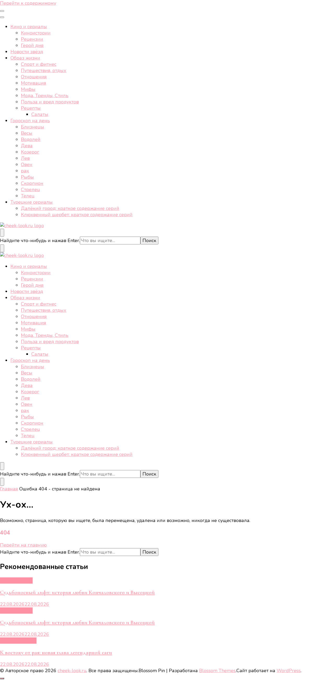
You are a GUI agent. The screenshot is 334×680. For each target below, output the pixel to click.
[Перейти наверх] (2, 678)
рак (25, 171)
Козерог (30, 152)
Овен (26, 164)
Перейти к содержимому (28, 3)
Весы (26, 133)
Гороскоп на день (30, 121)
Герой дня (32, 45)
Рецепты (31, 108)
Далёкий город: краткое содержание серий (70, 208)
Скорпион (32, 183)
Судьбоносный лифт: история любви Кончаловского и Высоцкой (77, 592)
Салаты (39, 114)
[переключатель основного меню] (2, 11)
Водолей (30, 139)
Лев (25, 158)
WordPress (289, 670)
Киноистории (36, 33)
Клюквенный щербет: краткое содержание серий (77, 215)
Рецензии (32, 39)
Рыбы (27, 177)
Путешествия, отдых (43, 70)
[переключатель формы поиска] (2, 233)
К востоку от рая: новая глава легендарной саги (56, 652)
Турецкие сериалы (31, 202)
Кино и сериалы (28, 27)
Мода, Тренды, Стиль (44, 95)
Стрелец (30, 189)
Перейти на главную (23, 545)
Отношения (34, 77)
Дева (27, 146)
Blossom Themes (217, 670)
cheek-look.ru (72, 670)
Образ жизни (25, 58)
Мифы (28, 89)
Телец (27, 196)
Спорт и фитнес (38, 64)
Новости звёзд (26, 52)
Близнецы (32, 127)
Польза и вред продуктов (50, 102)
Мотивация (33, 83)
